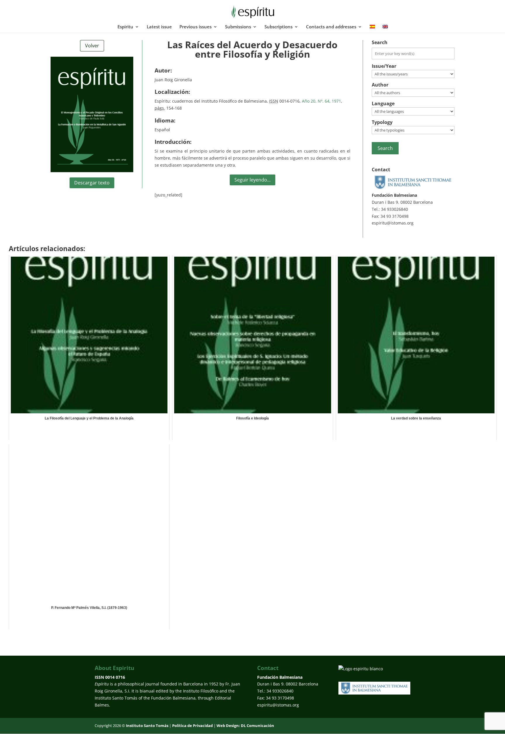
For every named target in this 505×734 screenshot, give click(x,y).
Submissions (238, 27)
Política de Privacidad (192, 725)
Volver (92, 45)
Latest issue (159, 27)
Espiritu (125, 27)
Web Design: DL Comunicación (245, 725)
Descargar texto (92, 182)
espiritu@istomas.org (393, 223)
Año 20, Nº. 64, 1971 (321, 101)
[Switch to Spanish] (372, 29)
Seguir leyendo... (252, 180)
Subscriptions (278, 27)
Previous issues (195, 27)
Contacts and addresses (331, 27)
